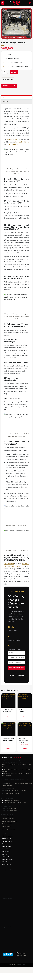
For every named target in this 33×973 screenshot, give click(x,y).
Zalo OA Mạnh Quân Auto (12, 800)
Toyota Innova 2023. (12, 144)
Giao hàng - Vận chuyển (8, 818)
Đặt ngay (13, 72)
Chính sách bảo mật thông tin (9, 821)
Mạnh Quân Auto (12, 139)
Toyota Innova (15, 39)
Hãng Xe (3, 39)
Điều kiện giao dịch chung (8, 829)
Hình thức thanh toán (7, 816)
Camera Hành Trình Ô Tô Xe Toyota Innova (8, 739)
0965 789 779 (11, 803)
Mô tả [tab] (4, 97)
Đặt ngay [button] (25, 748)
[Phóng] (3, 36)
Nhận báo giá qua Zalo (9, 85)
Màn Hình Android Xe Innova (23, 710)
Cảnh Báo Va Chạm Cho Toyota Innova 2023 (23, 740)
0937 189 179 (13, 810)
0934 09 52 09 (22, 803)
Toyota (9, 39)
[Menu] (2, 3)
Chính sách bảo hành (7, 823)
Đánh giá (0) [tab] (6, 101)
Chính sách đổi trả (6, 826)
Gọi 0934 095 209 (8, 80)
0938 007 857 (13, 808)
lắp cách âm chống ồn (22, 142)
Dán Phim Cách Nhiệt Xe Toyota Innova (8, 710)
